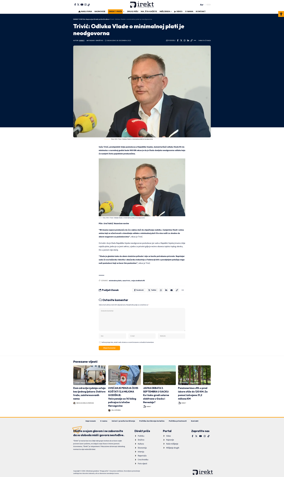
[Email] (171, 290)
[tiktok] (88, 5)
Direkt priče (80, 383)
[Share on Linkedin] (188, 40)
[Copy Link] (191, 40)
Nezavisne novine (121, 223)
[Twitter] (78, 4)
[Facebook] (75, 4)
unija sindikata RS (138, 281)
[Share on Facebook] (177, 40)
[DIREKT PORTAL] (142, 5)
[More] (194, 40)
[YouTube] (82, 4)
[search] (197, 5)
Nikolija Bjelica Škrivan (85, 403)
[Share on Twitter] (181, 40)
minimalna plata (115, 281)
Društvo (99, 40)
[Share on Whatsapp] (184, 40)
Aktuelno (91, 40)
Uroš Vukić (108, 223)
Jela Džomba (116, 410)
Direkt (82, 40)
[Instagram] (85, 4)
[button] (281, 14)
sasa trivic (126, 281)
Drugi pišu (194, 383)
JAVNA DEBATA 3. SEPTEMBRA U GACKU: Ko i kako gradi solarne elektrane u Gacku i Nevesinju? (156, 395)
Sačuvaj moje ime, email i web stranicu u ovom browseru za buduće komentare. (128, 342)
